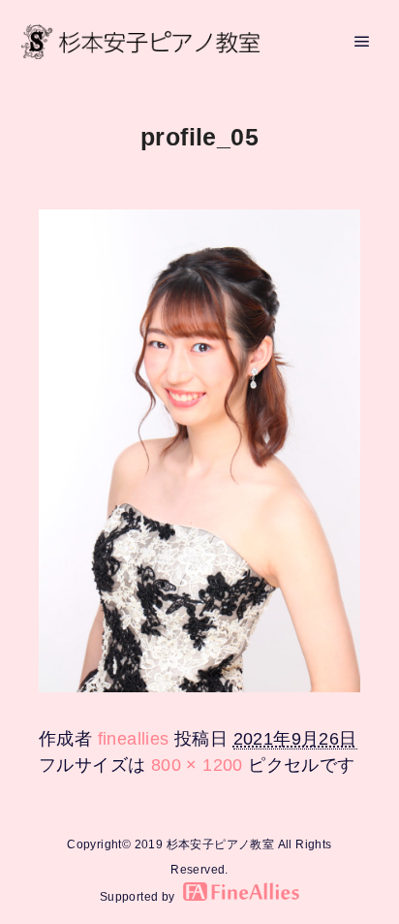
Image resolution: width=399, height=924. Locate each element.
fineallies (133, 739)
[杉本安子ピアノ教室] (140, 41)
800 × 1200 (197, 765)
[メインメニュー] (362, 41)
